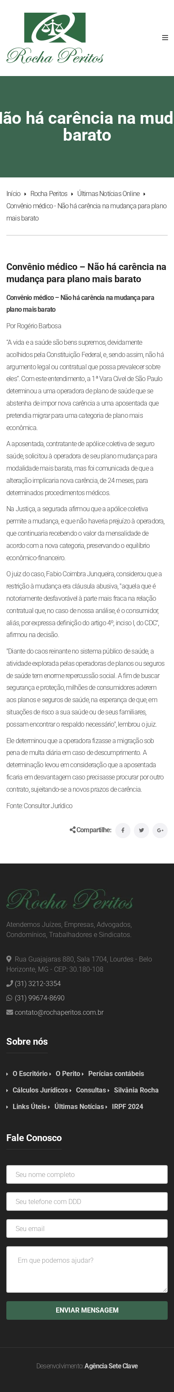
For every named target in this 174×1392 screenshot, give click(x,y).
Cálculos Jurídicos (40, 1090)
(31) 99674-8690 (40, 998)
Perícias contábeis (116, 1074)
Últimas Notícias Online (108, 194)
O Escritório (30, 1074)
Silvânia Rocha (136, 1090)
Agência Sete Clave (111, 1366)
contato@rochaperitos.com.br (59, 1012)
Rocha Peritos (49, 194)
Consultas (91, 1090)
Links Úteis (29, 1107)
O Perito (68, 1074)
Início (13, 194)
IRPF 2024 (127, 1107)
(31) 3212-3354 (38, 984)
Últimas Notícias (79, 1107)
